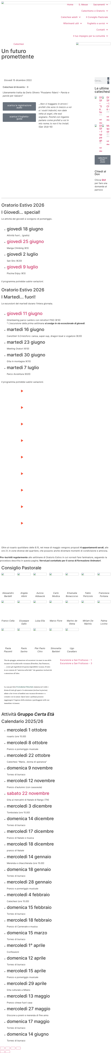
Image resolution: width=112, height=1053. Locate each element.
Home (70, 4)
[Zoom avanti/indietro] (2, 1048)
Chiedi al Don (100, 173)
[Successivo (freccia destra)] (7, 1052)
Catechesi (19, 44)
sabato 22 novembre (28, 793)
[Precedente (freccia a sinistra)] (2, 1052)
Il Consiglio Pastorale (97, 17)
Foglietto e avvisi (96, 23)
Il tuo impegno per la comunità (89, 36)
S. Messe (83, 4)
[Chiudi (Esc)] (18, 1048)
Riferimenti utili (71, 23)
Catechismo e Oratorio (93, 10)
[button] (56, 198)
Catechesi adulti (69, 17)
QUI (104, 180)
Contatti (100, 29)
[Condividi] (13, 1048)
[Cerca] (108, 80)
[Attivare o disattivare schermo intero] (7, 1048)
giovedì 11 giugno (24, 313)
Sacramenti (99, 4)
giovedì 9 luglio (22, 266)
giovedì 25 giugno (25, 241)
